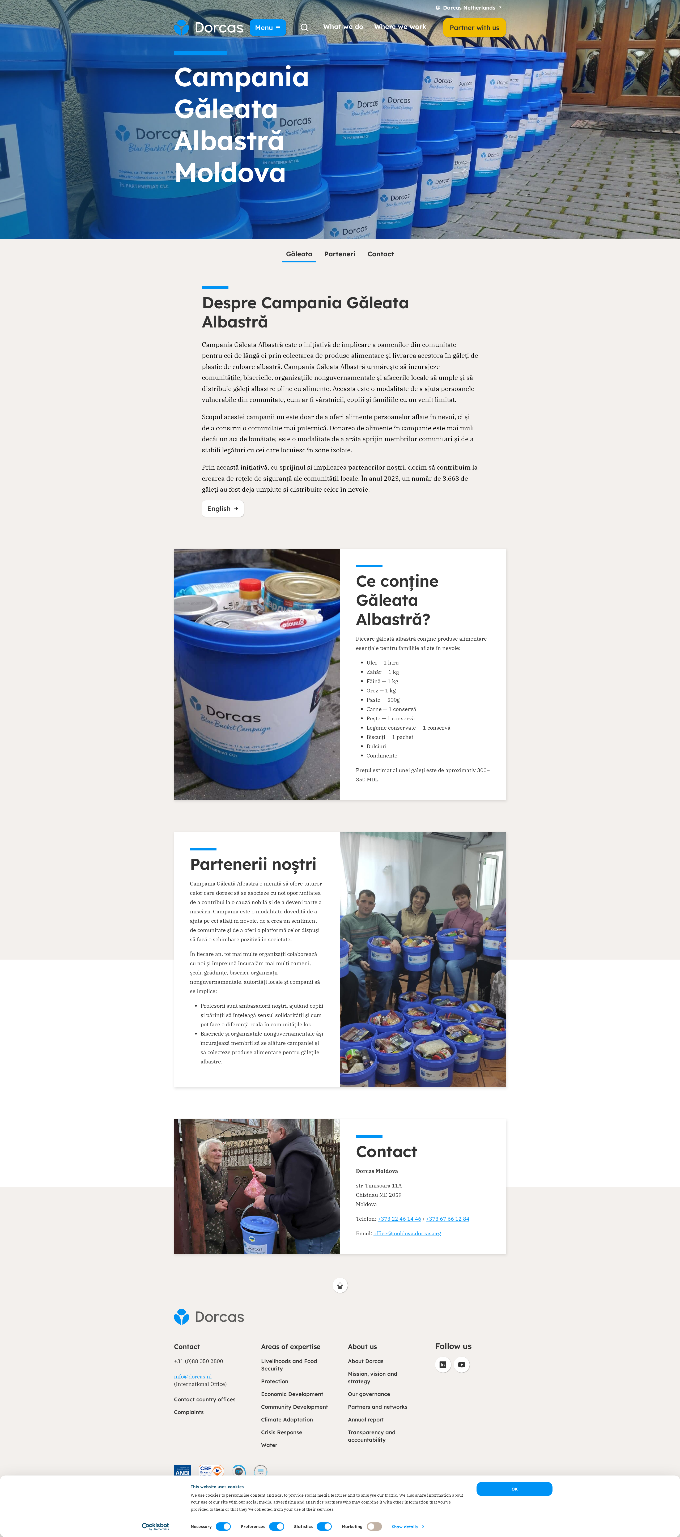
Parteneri (340, 254)
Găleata (299, 254)
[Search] (305, 28)
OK (515, 1489)
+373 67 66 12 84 (447, 1218)
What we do (343, 26)
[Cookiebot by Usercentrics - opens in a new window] (155, 1527)
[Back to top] (340, 1285)
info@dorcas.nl (193, 1376)
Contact (381, 254)
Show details (405, 1526)
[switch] (276, 1526)
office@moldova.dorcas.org (407, 1233)
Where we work (400, 26)
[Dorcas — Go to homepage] (204, 28)
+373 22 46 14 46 (399, 1218)
